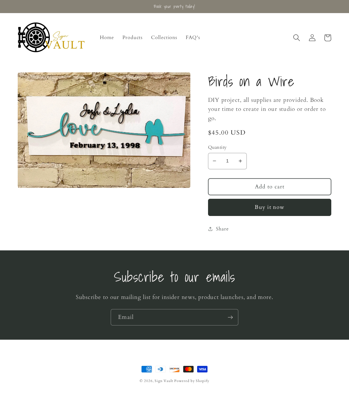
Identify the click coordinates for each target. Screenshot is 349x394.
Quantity (217, 147)
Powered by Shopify (191, 380)
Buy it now (269, 207)
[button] (296, 38)
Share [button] (222, 228)
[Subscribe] (230, 317)
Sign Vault (164, 380)
